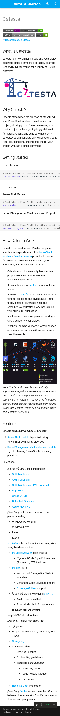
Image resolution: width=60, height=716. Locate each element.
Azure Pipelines (21, 506)
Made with (8, 712)
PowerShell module (18, 437)
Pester (32, 285)
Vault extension (23, 256)
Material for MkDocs (22, 712)
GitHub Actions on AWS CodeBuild (31, 485)
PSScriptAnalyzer (22, 552)
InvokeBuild (13, 543)
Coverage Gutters (26, 588)
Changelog (18, 641)
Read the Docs (20, 685)
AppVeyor (17, 490)
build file (24, 294)
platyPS (48, 593)
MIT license (35, 709)
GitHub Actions (20, 474)
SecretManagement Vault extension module (31, 447)
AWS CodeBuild (21, 479)
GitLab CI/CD (19, 495)
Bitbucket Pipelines (23, 501)
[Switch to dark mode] (48, 4)
